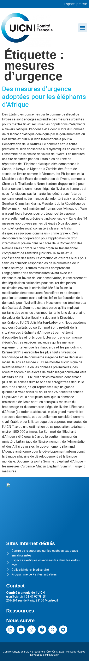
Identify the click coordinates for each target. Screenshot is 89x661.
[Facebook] (42, 629)
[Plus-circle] (63, 629)
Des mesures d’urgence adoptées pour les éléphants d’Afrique (44, 97)
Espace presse (75, 4)
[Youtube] (21, 629)
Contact (15, 585)
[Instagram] (31, 629)
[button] (82, 27)
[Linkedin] (10, 629)
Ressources (20, 610)
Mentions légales (75, 651)
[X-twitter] (52, 629)
